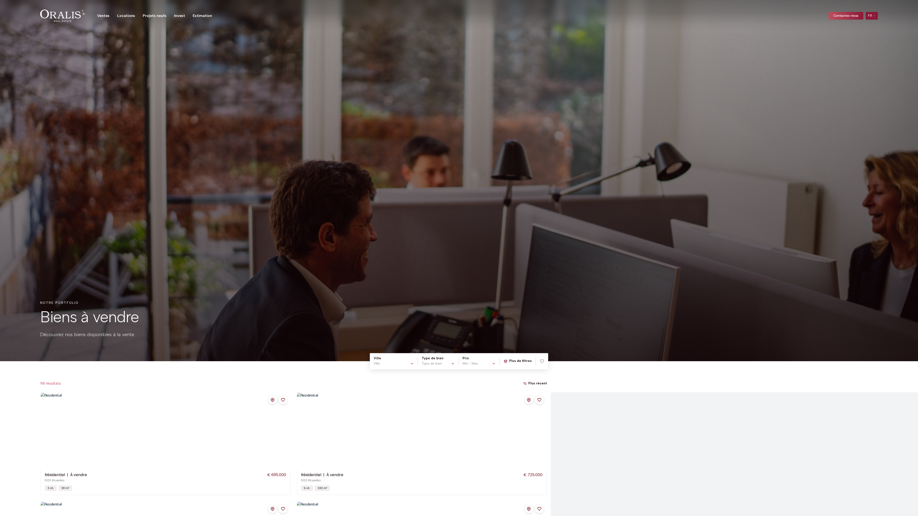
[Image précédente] (45, 431)
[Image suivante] (286, 431)
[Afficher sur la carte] (272, 400)
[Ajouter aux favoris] (283, 400)
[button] (542, 361)
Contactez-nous (845, 16)
